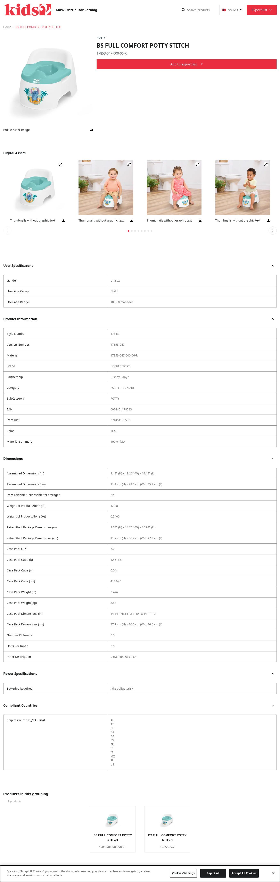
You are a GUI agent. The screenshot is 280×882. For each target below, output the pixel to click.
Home (7, 27)
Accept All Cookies (244, 873)
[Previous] (7, 230)
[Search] (183, 10)
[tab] (128, 231)
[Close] (273, 872)
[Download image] (91, 129)
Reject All (213, 873)
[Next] (273, 230)
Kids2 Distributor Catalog (76, 10)
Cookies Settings (183, 873)
